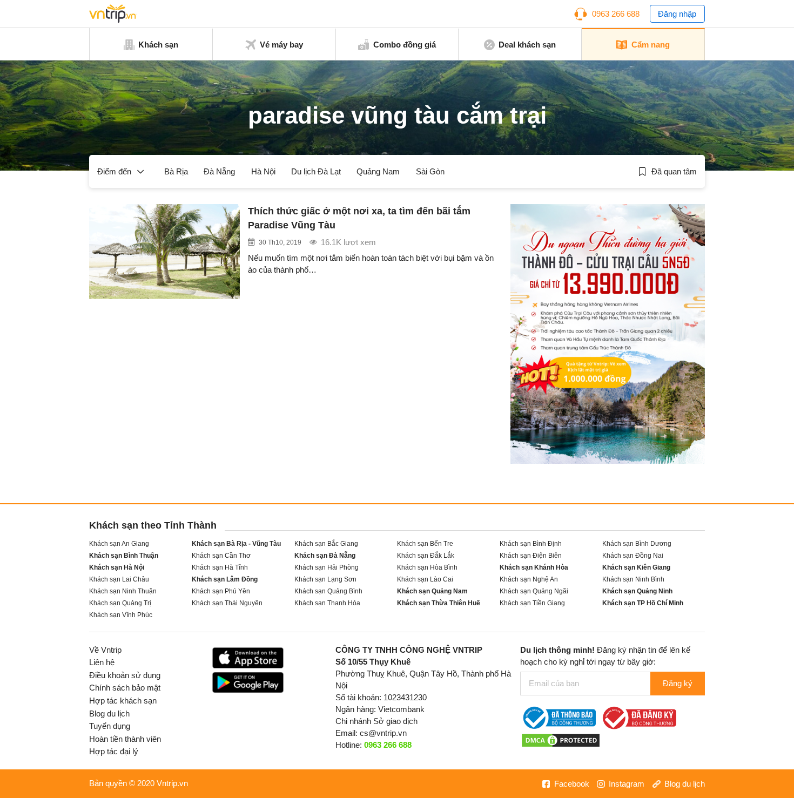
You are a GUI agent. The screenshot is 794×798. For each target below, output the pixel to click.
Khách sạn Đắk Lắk (425, 555)
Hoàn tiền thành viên (125, 739)
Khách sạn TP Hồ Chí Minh (642, 602)
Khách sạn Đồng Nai (632, 555)
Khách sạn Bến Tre (425, 543)
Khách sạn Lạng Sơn (325, 579)
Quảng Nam (378, 171)
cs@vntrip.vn (383, 733)
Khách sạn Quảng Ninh (637, 590)
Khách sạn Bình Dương (636, 543)
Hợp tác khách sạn (123, 700)
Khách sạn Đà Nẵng (324, 555)
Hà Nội (263, 171)
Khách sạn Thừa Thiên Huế (438, 602)
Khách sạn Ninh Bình (633, 579)
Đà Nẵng (219, 171)
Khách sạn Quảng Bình (328, 590)
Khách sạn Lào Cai (425, 579)
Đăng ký (677, 683)
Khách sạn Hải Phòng (326, 567)
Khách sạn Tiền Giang (532, 602)
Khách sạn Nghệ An (529, 579)
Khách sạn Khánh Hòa (534, 567)
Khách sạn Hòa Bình (427, 567)
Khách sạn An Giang (119, 543)
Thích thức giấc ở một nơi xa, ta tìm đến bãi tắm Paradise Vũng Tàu (359, 218)
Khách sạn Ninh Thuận (123, 590)
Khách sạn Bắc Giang (326, 543)
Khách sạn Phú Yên (221, 590)
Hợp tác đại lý (113, 751)
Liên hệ (102, 662)
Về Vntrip (105, 650)
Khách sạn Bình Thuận (123, 555)
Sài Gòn (430, 171)
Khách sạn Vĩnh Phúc (120, 614)
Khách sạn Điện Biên (531, 555)
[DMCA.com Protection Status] (560, 739)
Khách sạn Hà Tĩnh (220, 567)
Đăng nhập (677, 14)
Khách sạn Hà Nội (116, 567)
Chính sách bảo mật (124, 688)
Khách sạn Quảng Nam (432, 590)
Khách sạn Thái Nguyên (227, 602)
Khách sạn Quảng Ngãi (534, 590)
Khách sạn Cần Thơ (221, 555)
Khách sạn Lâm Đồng (225, 579)
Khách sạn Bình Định (531, 543)
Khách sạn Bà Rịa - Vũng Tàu (236, 543)
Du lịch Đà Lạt (316, 171)
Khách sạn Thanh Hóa (327, 602)
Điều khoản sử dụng (124, 675)
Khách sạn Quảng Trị (120, 602)
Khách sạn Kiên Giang (636, 567)
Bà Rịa (176, 171)
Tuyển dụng (109, 726)
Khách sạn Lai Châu (119, 579)
